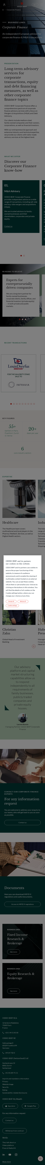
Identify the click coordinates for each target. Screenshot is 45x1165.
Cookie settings (12, 605)
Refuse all (23, 601)
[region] (22, 582)
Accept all (11, 601)
